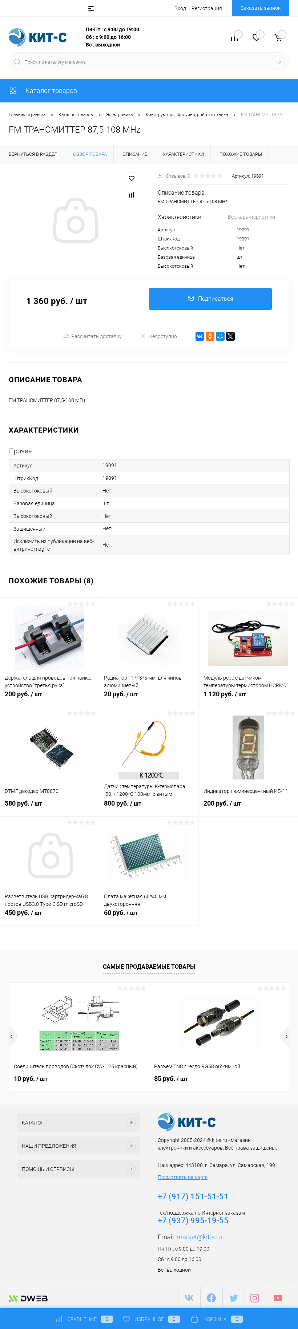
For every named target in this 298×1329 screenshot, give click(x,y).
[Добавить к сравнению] (131, 194)
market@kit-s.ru (199, 1237)
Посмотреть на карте (183, 1177)
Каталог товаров (50, 90)
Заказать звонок (261, 8)
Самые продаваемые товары (149, 966)
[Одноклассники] (210, 336)
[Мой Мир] (220, 336)
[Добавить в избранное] (131, 178)
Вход (180, 8)
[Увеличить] (74, 221)
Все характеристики (251, 217)
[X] (230, 336)
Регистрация (207, 8)
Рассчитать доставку (96, 336)
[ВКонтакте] (200, 336)
